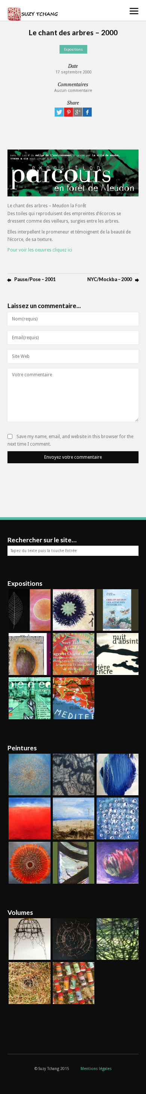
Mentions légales (96, 1069)
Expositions (73, 49)
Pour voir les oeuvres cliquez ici (39, 250)
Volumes (20, 912)
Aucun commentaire (73, 90)
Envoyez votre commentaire (73, 457)
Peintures (22, 748)
